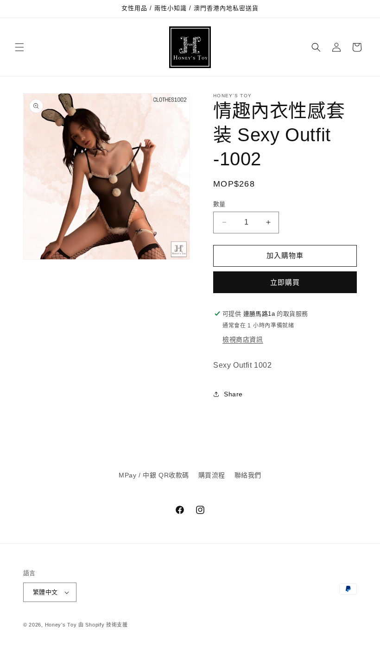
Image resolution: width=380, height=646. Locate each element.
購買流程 (211, 475)
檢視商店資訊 (242, 339)
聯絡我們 (247, 475)
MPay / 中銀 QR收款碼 (154, 475)
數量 (219, 204)
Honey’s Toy (61, 624)
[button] (19, 47)
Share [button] (233, 394)
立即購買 (285, 282)
